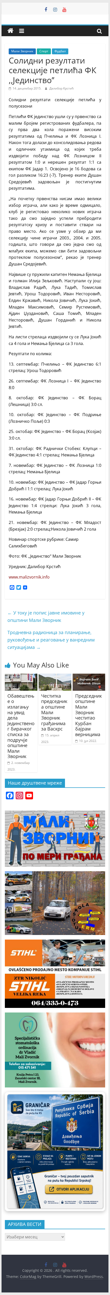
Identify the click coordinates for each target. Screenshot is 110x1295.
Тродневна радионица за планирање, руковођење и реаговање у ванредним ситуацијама (51, 639)
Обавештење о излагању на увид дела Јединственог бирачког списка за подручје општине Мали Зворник (21, 726)
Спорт (43, 51)
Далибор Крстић (61, 88)
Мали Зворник (22, 51)
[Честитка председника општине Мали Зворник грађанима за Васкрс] (55, 676)
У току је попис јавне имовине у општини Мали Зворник (45, 616)
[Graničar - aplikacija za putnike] (55, 1151)
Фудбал (60, 51)
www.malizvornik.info (29, 577)
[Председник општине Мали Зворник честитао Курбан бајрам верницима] (89, 676)
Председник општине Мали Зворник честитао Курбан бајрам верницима (88, 715)
